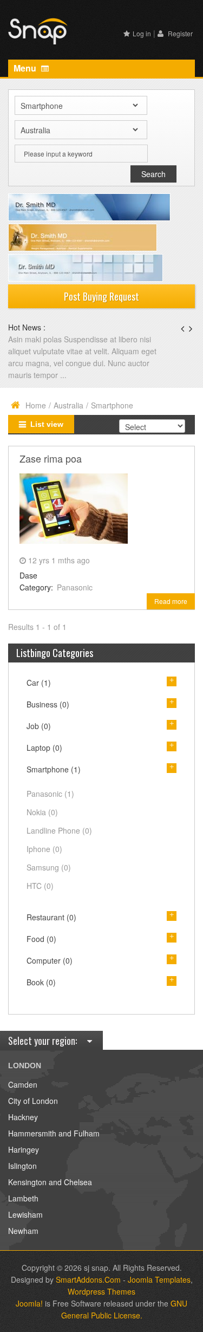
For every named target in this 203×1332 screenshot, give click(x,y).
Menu (26, 68)
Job (39, 725)
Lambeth (23, 1198)
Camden (22, 1084)
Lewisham (25, 1214)
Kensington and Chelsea (50, 1182)
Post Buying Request (101, 296)
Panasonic (75, 587)
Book (41, 982)
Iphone (44, 848)
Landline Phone (59, 830)
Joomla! (29, 1303)
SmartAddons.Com (88, 1279)
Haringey (23, 1149)
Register (179, 33)
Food (41, 938)
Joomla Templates (159, 1279)
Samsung (49, 867)
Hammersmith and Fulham (54, 1133)
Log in (142, 33)
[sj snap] (38, 30)
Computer (50, 960)
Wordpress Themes (101, 1291)
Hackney (23, 1117)
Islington (22, 1165)
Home (35, 405)
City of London (33, 1100)
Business (48, 704)
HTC (40, 885)
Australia (68, 405)
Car (39, 682)
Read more (170, 601)
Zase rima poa (50, 458)
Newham (23, 1230)
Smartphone (54, 769)
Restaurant (51, 917)
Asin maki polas (36, 339)
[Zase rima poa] (73, 507)
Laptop (44, 747)
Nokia (42, 812)
